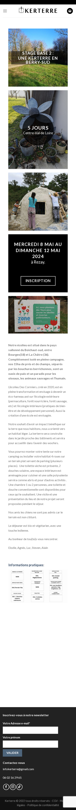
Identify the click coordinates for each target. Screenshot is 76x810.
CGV (55, 800)
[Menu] (5, 10)
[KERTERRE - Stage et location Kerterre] (38, 10)
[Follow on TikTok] (19, 787)
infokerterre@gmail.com (18, 769)
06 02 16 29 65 (12, 777)
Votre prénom (11, 737)
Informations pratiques (25, 565)
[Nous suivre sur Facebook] (6, 787)
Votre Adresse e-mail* (16, 723)
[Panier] (70, 11)
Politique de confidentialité (43, 805)
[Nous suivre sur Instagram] (13, 787)
